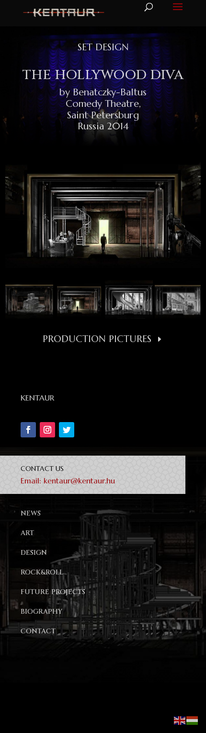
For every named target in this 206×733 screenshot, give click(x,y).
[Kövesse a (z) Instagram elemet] (47, 429)
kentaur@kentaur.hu (79, 480)
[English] (180, 719)
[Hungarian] (192, 719)
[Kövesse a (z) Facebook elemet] (28, 429)
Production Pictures (97, 339)
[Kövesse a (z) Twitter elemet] (66, 429)
